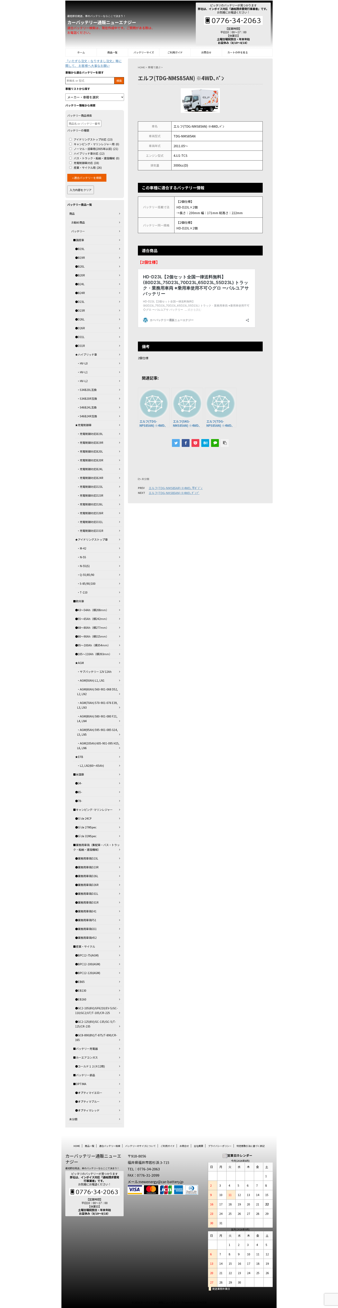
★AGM (79, 663)
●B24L (79, 284)
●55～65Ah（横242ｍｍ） (92, 619)
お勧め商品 (78, 222)
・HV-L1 (82, 372)
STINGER (202, 1302)
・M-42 (81, 548)
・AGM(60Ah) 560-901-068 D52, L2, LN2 (97, 691)
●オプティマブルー (87, 1101)
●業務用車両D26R (87, 885)
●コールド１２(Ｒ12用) (90, 1066)
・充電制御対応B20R (90, 460)
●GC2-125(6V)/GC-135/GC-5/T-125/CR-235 (95, 1024)
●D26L (79, 319)
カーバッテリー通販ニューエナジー (101, 22)
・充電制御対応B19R (90, 443)
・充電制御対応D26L (90, 504)
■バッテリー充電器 (85, 1049)
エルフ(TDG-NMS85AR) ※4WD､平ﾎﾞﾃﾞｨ (176, 488)
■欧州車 (78, 601)
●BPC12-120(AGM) (87, 973)
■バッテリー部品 (84, 1075)
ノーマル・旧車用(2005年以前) (96, 149)
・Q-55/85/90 (85, 575)
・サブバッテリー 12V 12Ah (94, 672)
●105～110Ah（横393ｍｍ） (93, 654)
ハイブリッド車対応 (89, 153)
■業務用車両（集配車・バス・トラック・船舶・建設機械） (96, 847)
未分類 (73, 1119)
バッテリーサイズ (144, 52)
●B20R (80, 275)
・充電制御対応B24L (90, 469)
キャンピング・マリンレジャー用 (96, 144)
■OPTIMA (79, 1084)
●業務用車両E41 (85, 911)
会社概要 (198, 1145)
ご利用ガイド (175, 52)
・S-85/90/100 (86, 583)
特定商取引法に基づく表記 (250, 1145)
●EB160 (80, 999)
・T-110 (82, 592)
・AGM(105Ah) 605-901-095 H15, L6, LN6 (98, 745)
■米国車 (78, 774)
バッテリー (78, 231)
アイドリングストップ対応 (93, 139)
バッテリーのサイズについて (140, 1145)
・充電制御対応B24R (90, 478)
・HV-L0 (82, 363)
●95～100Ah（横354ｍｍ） (92, 645)
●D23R (80, 310)
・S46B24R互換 (87, 416)
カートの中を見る (237, 52)
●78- (78, 801)
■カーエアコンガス (85, 1057)
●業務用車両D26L (86, 876)
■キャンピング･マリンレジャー (93, 810)
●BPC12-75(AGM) (87, 955)
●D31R (80, 346)
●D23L (79, 302)
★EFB (79, 757)
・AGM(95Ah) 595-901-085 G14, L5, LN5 (97, 732)
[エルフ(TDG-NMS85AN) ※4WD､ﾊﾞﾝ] (205, 443)
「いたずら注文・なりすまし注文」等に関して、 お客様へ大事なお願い (93, 63)
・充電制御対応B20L (90, 451)
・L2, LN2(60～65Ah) (90, 766)
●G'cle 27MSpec (85, 827)
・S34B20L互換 (87, 390)
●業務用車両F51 (85, 920)
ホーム (81, 52)
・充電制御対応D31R (90, 531)
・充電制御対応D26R (90, 513)
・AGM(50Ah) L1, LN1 (90, 680)
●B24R (80, 293)
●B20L (79, 266)
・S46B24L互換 (87, 407)
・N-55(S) (83, 566)
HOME (77, 1145)
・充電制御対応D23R (90, 495)
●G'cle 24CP (83, 818)
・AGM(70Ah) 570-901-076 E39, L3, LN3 (97, 705)
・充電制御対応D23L (90, 487)
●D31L (79, 337)
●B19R (80, 258)
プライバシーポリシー (220, 1145)
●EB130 (80, 990)
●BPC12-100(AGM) (87, 964)
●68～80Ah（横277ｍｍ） (92, 628)
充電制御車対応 (86, 163)
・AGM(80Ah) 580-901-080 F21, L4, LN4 (97, 718)
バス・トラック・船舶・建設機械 (96, 158)
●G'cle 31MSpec (85, 836)
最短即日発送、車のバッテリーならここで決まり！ (92, 1168)
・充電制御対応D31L (90, 522)
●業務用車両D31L (86, 894)
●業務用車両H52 (86, 938)
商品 (72, 214)
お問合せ (206, 52)
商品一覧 (112, 52)
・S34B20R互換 (87, 399)
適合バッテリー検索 (109, 1145)
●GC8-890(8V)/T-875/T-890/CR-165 (96, 1037)
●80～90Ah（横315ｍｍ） (92, 636)
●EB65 (80, 982)
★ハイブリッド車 (86, 354)
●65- (78, 792)
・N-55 (81, 557)
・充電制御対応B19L (90, 434)
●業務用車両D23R (87, 867)
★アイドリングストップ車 (91, 539)
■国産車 (78, 240)
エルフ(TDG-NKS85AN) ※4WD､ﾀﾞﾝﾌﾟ (174, 493)
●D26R (80, 328)
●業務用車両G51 (86, 929)
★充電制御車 (83, 425)
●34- (78, 783)
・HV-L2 (82, 381)
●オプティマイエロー (88, 1093)
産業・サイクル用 (88, 168)
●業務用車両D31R (87, 902)
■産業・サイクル (84, 946)
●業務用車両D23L (86, 858)
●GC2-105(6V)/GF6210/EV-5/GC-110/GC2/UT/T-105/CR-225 (96, 1010)
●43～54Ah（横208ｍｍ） (92, 610)
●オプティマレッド (87, 1110)
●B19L (79, 249)
